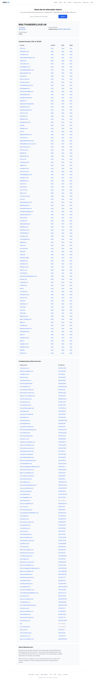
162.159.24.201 (62, 399)
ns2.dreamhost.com (25, 380)
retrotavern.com (24, 294)
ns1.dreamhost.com (25, 580)
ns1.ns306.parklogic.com (27, 457)
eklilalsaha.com (24, 180)
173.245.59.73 (62, 611)
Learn (37, 674)
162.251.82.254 (62, 568)
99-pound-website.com (26, 91)
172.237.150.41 (62, 408)
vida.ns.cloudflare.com (26, 537)
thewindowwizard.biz (26, 110)
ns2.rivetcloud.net (25, 500)
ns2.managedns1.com (26, 463)
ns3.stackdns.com (25, 402)
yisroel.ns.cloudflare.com (27, 589)
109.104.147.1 (61, 531)
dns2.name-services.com (27, 392)
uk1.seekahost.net (25, 586)
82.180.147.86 (62, 614)
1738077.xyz (23, 285)
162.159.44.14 (62, 549)
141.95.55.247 (62, 525)
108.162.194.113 (62, 503)
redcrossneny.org (25, 147)
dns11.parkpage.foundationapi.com (30, 568)
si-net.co (22, 199)
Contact (65, 674)
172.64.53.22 (61, 559)
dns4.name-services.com (27, 448)
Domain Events (77, 2)
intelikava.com (24, 264)
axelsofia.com (24, 304)
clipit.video (23, 313)
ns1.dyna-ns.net (24, 439)
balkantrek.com (24, 156)
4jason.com (23, 193)
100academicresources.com (28, 144)
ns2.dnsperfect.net (25, 614)
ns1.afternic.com (24, 374)
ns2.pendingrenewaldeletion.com (29, 513)
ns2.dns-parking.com (26, 491)
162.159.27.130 (62, 368)
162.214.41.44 (62, 593)
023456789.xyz (24, 233)
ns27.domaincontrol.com (27, 451)
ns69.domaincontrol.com (27, 553)
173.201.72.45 (62, 540)
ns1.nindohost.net (25, 494)
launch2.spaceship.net (26, 436)
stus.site (22, 125)
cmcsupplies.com (25, 239)
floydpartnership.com (26, 97)
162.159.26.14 (62, 580)
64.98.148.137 (62, 522)
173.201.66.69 (62, 543)
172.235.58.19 (62, 457)
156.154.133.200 (62, 485)
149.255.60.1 (22, 29)
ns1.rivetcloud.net (25, 626)
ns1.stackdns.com (25, 528)
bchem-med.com (24, 79)
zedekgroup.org (24, 347)
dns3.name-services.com (27, 469)
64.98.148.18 (61, 476)
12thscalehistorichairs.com (27, 57)
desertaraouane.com (26, 328)
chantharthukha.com (26, 208)
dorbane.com (23, 116)
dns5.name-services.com (27, 562)
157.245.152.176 (62, 494)
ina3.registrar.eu (24, 559)
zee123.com (23, 353)
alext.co (22, 341)
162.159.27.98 (62, 596)
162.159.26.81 (62, 380)
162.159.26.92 (62, 439)
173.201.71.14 (62, 577)
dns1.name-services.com (27, 522)
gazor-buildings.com (25, 319)
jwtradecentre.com (25, 122)
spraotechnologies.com (26, 211)
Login (91, 2)
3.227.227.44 (61, 617)
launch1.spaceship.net (26, 383)
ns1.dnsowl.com (24, 519)
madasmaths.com (25, 107)
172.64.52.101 (62, 417)
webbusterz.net (24, 51)
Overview (31, 674)
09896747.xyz (24, 119)
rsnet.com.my (24, 137)
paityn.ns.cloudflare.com (27, 473)
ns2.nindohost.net (25, 482)
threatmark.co (24, 282)
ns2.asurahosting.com (26, 574)
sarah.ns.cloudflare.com (27, 639)
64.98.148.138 (62, 469)
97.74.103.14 (61, 451)
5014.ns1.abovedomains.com (28, 460)
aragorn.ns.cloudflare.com (27, 396)
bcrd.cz (22, 131)
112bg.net (22, 254)
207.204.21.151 (62, 513)
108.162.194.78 (62, 599)
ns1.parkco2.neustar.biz (26, 426)
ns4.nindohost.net (25, 386)
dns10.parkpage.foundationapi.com (30, 466)
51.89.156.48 (61, 423)
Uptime (69, 2)
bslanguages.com (25, 88)
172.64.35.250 (62, 445)
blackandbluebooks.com (27, 140)
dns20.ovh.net (24, 377)
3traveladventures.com (26, 85)
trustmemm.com (24, 162)
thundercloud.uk (24, 82)
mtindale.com (23, 325)
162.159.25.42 (62, 491)
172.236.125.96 (62, 556)
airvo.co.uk (23, 159)
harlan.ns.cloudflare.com (27, 445)
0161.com (22, 48)
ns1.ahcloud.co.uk (25, 620)
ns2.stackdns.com (25, 602)
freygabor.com (24, 344)
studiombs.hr (23, 187)
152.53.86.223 (62, 411)
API (51, 674)
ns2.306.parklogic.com (26, 583)
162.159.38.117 (62, 442)
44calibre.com (24, 236)
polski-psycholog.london (27, 104)
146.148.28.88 (62, 602)
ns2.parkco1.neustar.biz (26, 414)
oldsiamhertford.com (26, 134)
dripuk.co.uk (23, 270)
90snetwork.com (24, 230)
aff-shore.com (24, 150)
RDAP (60, 2)
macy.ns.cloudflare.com (26, 599)
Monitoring (86, 2)
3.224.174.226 (62, 454)
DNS (65, 2)
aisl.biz (22, 288)
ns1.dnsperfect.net (25, 525)
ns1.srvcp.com (24, 506)
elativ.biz (22, 350)
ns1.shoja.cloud (24, 546)
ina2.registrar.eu (24, 516)
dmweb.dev (23, 76)
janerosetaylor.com (25, 73)
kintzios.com (23, 279)
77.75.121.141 (61, 636)
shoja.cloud (23, 60)
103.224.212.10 (62, 429)
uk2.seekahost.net (25, 423)
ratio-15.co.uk (24, 113)
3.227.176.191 (61, 414)
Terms (59, 674)
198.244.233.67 (62, 620)
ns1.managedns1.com (26, 497)
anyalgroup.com (24, 337)
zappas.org (23, 242)
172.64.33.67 (61, 396)
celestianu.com (24, 177)
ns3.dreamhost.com (25, 405)
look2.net (22, 301)
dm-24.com (23, 184)
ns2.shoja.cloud (24, 411)
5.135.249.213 (62, 377)
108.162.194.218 (62, 639)
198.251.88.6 (61, 509)
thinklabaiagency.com (26, 174)
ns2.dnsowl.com (24, 368)
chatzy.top (23, 307)
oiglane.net (23, 165)
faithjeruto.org (24, 316)
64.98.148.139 (62, 562)
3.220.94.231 (61, 426)
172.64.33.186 (62, 565)
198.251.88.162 (62, 574)
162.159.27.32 (62, 436)
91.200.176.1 (61, 506)
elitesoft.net (23, 153)
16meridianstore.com (26, 202)
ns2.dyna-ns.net (24, 608)
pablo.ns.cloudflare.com (27, 571)
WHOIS (55, 2)
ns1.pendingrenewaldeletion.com (29, 593)
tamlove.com (23, 297)
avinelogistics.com (25, 67)
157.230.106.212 (62, 386)
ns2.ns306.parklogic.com (27, 408)
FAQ (54, 674)
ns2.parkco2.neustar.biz (26, 617)
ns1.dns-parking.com (26, 399)
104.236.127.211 (62, 482)
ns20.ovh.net (23, 629)
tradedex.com (24, 128)
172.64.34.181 (62, 371)
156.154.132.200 (62, 605)
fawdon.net (23, 100)
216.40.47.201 (62, 392)
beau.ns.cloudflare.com (26, 611)
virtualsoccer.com (25, 196)
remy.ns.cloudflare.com (26, 488)
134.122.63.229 (62, 432)
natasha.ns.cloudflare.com (27, 442)
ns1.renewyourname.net (27, 389)
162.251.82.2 (61, 466)
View (52, 48)
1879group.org (24, 267)
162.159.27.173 (62, 519)
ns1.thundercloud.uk (25, 633)
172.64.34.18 (61, 473)
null (21, 623)
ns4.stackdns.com (25, 420)
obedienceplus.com (25, 214)
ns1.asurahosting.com (26, 509)
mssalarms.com (24, 168)
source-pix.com (24, 171)
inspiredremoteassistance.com (28, 276)
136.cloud (22, 251)
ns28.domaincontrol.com (27, 577)
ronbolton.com (24, 54)
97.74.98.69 (61, 374)
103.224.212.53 (62, 463)
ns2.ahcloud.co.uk (25, 636)
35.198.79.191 (62, 402)
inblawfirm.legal (24, 257)
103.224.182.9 (62, 460)
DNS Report (44, 674)
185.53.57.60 (61, 534)
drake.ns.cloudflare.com (27, 549)
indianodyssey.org (25, 224)
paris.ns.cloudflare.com (26, 503)
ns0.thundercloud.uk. (26, 479)
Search (63, 16)
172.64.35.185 (62, 589)
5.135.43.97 (61, 629)
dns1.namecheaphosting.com (28, 605)
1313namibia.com (24, 331)
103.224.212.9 (62, 497)
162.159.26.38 (62, 383)
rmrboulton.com (24, 63)
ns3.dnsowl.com (24, 596)
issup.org (22, 310)
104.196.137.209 (62, 420)
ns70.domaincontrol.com (27, 540)
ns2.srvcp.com (24, 531)
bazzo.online (23, 217)
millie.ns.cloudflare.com (26, 371)
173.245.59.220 (62, 571)
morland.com (23, 291)
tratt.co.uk (23, 245)
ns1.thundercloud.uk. (26, 534)
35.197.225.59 (62, 528)
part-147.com (23, 190)
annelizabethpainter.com (27, 70)
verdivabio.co (23, 273)
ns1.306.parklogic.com (26, 556)
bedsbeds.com (24, 227)
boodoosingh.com (25, 94)
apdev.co (22, 322)
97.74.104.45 (61, 553)
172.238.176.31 (62, 583)
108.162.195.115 (62, 488)
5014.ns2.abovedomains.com (28, 429)
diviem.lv (22, 334)
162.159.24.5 (61, 608)
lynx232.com (23, 220)
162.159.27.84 (62, 405)
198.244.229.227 (63, 586)
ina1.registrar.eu (24, 417)
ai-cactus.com (24, 248)
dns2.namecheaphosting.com (28, 485)
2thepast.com (24, 260)
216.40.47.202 (62, 448)
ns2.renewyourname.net (27, 476)
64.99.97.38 (61, 389)
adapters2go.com (25, 205)
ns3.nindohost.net (25, 432)
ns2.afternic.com (24, 543)
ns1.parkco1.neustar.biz (26, 454)
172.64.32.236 (62, 537)
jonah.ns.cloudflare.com (27, 565)
